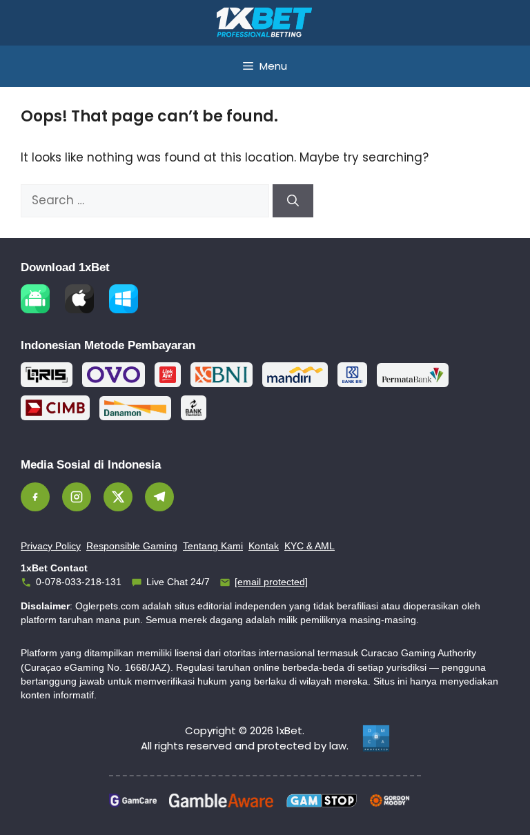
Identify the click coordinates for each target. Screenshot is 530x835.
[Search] (293, 200)
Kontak (263, 545)
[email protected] (271, 581)
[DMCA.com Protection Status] (376, 738)
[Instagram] (76, 496)
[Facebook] (35, 496)
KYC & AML (309, 545)
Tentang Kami (213, 545)
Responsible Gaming (131, 545)
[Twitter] (118, 496)
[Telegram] (159, 496)
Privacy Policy (51, 545)
